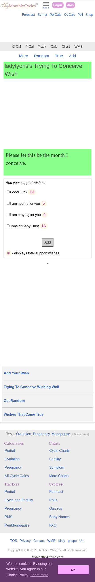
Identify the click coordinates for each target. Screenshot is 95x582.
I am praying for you (25, 215)
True (59, 56)
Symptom (56, 467)
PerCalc (55, 14)
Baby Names (59, 517)
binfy (61, 541)
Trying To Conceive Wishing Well (31, 387)
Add (72, 56)
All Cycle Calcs (17, 476)
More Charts (58, 476)
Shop (89, 14)
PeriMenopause (17, 525)
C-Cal (16, 46)
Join (70, 5)
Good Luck (18, 192)
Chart (66, 46)
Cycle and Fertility (19, 500)
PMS (8, 517)
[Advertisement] (47, 30)
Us (81, 541)
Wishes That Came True (24, 414)
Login (57, 5)
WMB (78, 46)
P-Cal (29, 46)
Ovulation (23, 434)
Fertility (55, 459)
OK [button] (73, 570)
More (23, 56)
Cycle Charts (59, 450)
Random (41, 56)
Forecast (28, 14)
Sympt (42, 14)
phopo (72, 541)
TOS (13, 541)
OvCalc (69, 14)
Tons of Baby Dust (24, 226)
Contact (39, 541)
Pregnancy (41, 434)
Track (42, 46)
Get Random (14, 401)
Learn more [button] (39, 575)
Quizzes (55, 508)
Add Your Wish (16, 373)
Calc (54, 46)
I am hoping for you (25, 203)
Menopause (60, 434)
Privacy (25, 541)
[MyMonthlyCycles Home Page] (19, 8)
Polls (53, 500)
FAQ (52, 525)
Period (10, 450)
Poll (80, 14)
